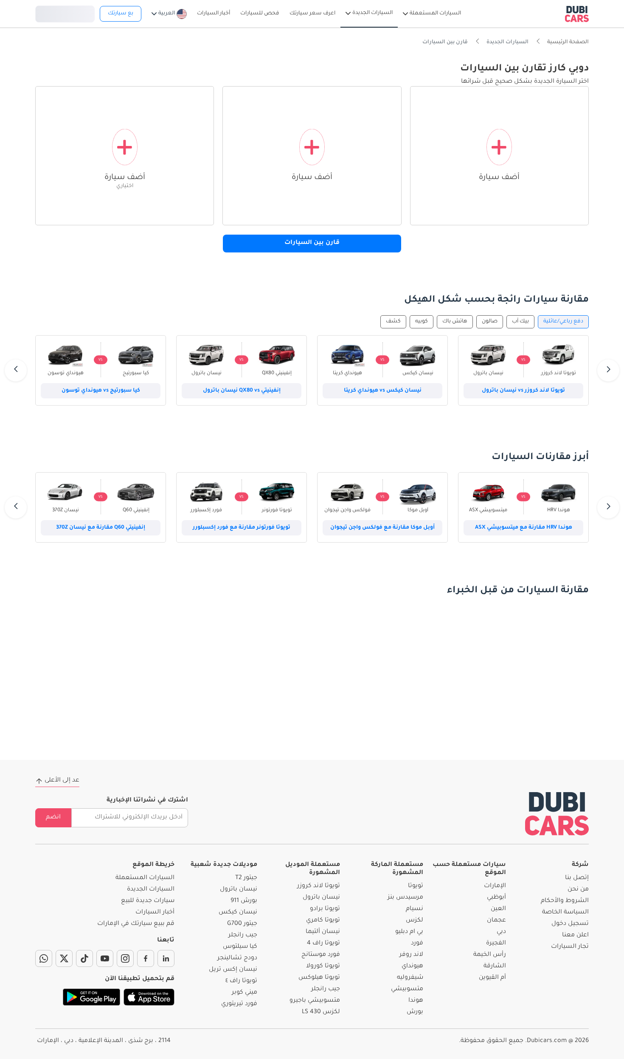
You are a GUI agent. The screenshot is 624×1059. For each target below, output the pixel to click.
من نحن (578, 889)
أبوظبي (496, 897)
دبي (501, 932)
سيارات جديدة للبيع (147, 901)
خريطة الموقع (153, 865)
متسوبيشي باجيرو (315, 1000)
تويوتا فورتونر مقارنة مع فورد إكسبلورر (241, 528)
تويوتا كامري (323, 920)
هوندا (415, 1000)
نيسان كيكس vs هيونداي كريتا (383, 391)
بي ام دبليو (409, 932)
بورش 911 (243, 901)
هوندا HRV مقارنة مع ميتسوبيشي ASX (523, 528)
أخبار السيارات (154, 912)
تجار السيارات (570, 947)
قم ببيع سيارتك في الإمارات (135, 924)
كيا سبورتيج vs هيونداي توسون (101, 391)
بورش (415, 1012)
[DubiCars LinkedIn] (166, 958)
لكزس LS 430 (321, 1012)
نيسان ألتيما (323, 932)
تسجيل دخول (65, 13)
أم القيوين (492, 978)
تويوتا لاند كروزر (318, 886)
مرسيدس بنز (405, 897)
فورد (417, 943)
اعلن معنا (575, 935)
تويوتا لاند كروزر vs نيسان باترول (523, 391)
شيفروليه (410, 978)
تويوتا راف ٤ (241, 981)
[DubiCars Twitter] (64, 958)
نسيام (414, 909)
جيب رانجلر (325, 989)
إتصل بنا (577, 878)
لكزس (414, 920)
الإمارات (495, 886)
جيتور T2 (246, 878)
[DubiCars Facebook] (145, 958)
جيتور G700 (242, 924)
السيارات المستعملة (144, 878)
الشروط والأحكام (565, 901)
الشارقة (494, 966)
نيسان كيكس (238, 912)
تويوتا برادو (325, 909)
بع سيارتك (120, 14)
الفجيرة (496, 943)
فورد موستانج (320, 955)
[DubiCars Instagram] (125, 958)
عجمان (496, 920)
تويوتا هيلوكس (319, 978)
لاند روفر (411, 955)
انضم (53, 817)
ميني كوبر (244, 992)
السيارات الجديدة (150, 889)
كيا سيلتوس (240, 947)
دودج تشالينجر (237, 958)
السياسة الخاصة (565, 912)
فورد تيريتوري (239, 1004)
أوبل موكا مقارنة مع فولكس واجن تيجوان (382, 528)
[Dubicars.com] (557, 813)
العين (498, 909)
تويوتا (415, 886)
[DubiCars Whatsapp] (43, 958)
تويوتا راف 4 (323, 943)
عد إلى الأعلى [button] (62, 780)
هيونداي (412, 966)
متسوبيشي (407, 989)
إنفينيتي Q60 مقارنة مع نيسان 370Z (100, 528)
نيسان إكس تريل (233, 970)
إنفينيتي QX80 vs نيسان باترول (242, 391)
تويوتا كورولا (323, 966)
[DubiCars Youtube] (105, 958)
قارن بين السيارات (312, 243)
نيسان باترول (321, 897)
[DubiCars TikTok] (84, 958)
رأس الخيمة (489, 955)
